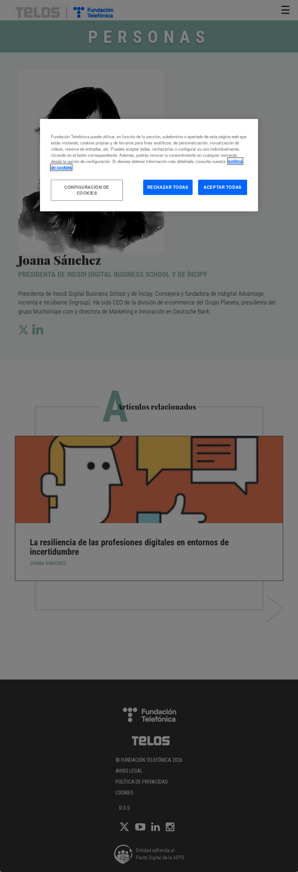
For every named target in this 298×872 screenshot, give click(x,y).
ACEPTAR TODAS (222, 187)
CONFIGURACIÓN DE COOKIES (86, 190)
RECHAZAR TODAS (168, 187)
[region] (149, 165)
